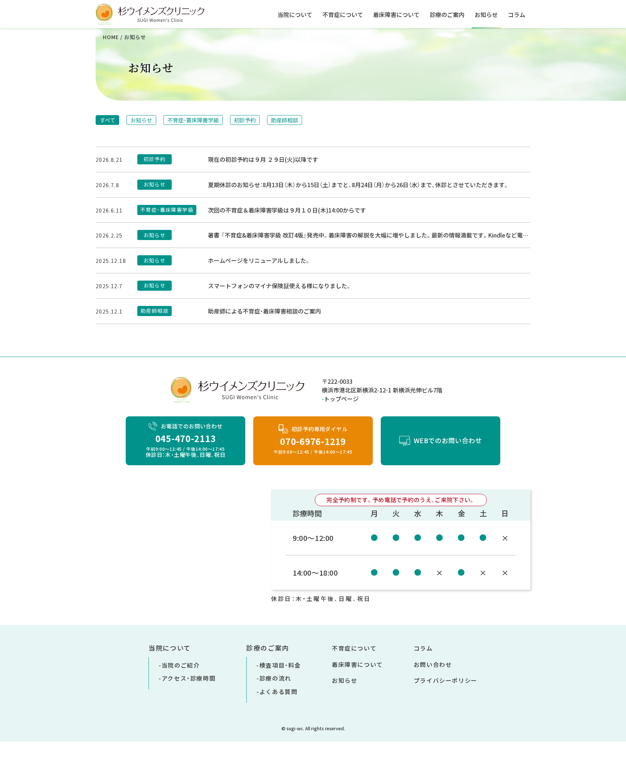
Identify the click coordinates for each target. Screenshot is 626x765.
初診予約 (245, 120)
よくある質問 (278, 691)
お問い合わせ (433, 664)
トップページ (341, 398)
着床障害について (396, 14)
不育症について (342, 14)
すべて (107, 120)
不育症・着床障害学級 (193, 120)
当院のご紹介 (181, 665)
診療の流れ (275, 678)
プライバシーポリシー (445, 680)
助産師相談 (284, 120)
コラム (516, 14)
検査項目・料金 (280, 665)
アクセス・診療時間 (189, 678)
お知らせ (486, 14)
